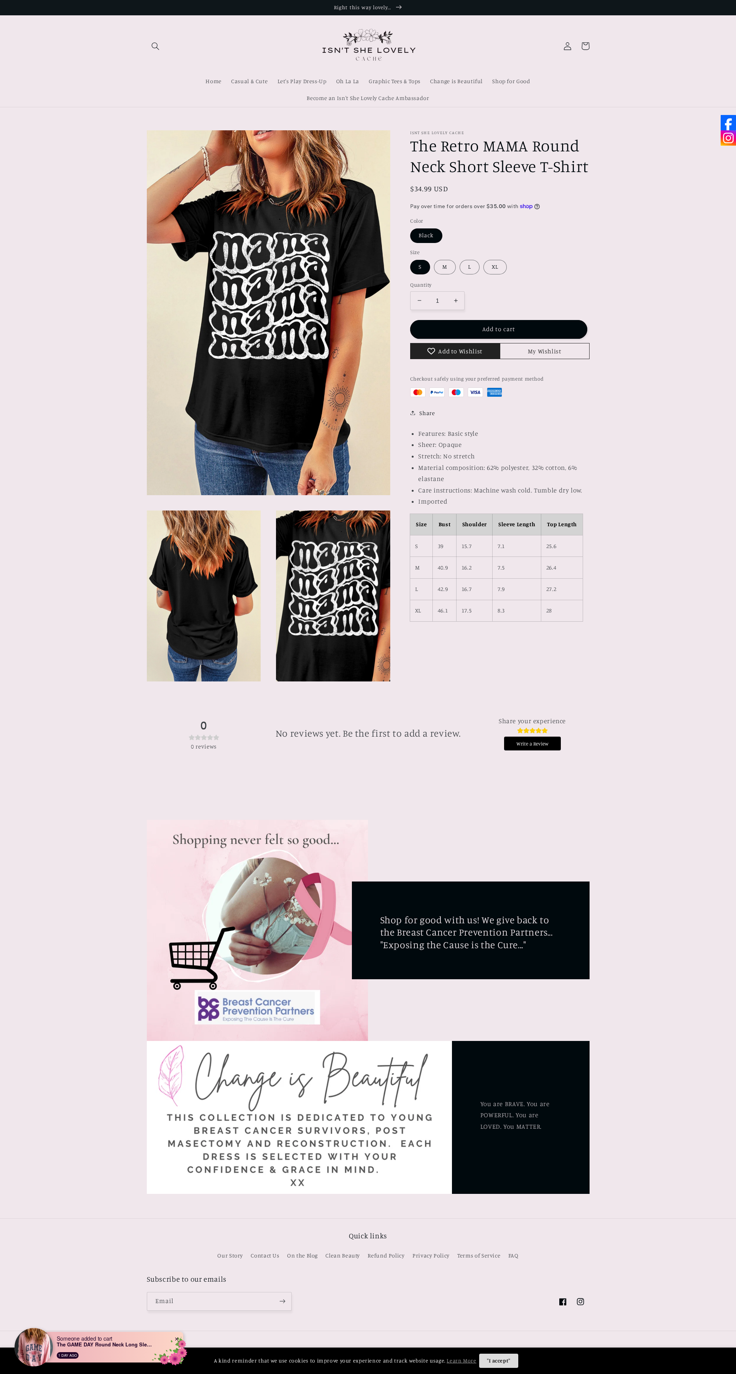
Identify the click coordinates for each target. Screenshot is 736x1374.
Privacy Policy (431, 1255)
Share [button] (427, 412)
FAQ (513, 1255)
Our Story (230, 1255)
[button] (155, 46)
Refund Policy (386, 1255)
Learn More (461, 1360)
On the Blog (302, 1255)
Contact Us (265, 1255)
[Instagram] (728, 138)
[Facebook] (728, 122)
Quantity (420, 285)
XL (495, 266)
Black (426, 235)
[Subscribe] (282, 1301)
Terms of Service (478, 1255)
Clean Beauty (342, 1255)
